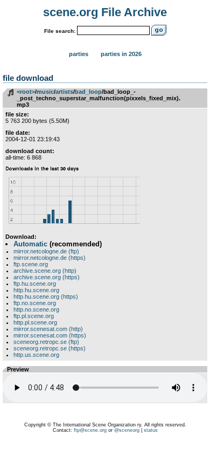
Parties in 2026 (121, 54)
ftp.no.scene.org (34, 303)
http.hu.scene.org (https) (45, 296)
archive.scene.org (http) (44, 270)
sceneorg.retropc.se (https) (49, 348)
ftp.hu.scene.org (34, 283)
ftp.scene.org (30, 264)
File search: (59, 31)
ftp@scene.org (90, 430)
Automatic (30, 244)
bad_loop (88, 91)
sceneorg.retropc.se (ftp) (46, 342)
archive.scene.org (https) (46, 277)
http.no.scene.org (36, 309)
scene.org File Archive (105, 12)
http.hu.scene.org (36, 290)
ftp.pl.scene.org (33, 316)
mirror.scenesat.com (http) (48, 329)
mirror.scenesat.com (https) (49, 335)
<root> (26, 91)
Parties (78, 54)
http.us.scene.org (36, 354)
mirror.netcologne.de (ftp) (46, 251)
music (45, 91)
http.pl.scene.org (35, 322)
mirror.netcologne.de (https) (49, 257)
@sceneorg (126, 430)
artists (64, 91)
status (151, 430)
